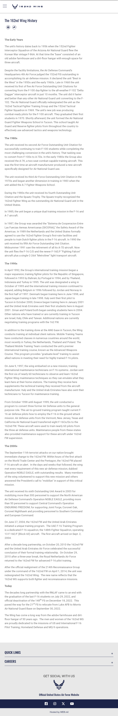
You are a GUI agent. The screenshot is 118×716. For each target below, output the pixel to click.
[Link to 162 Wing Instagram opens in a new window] (54, 703)
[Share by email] (14, 27)
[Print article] (8, 27)
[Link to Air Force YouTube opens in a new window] (72, 703)
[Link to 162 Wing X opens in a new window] (63, 703)
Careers (10, 661)
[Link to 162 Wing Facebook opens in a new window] (46, 703)
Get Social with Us (59, 676)
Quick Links (13, 652)
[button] (5, 6)
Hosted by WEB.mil (59, 712)
